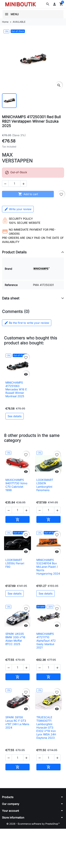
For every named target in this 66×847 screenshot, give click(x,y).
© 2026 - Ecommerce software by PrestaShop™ (33, 823)
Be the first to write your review (26, 323)
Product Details (14, 252)
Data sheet (10, 298)
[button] (47, 4)
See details (14, 416)
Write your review (20, 209)
